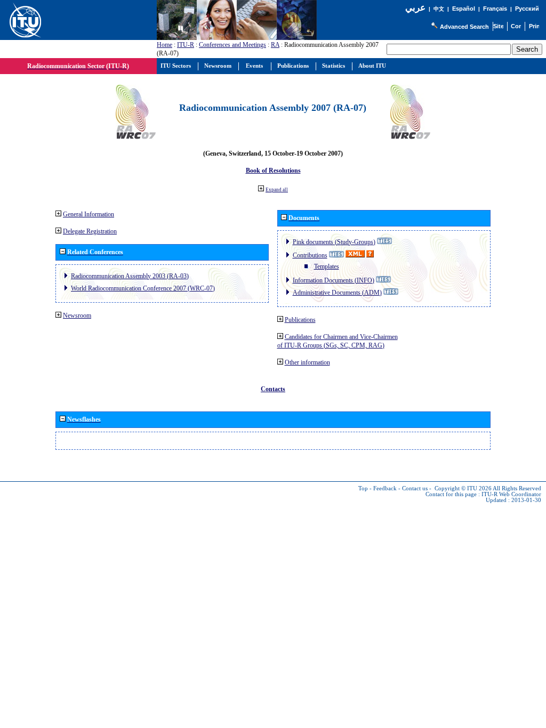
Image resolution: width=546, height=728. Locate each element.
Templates (326, 266)
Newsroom (77, 315)
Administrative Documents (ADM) (337, 292)
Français (495, 8)
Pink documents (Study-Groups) (334, 242)
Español (463, 8)
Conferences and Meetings (232, 44)
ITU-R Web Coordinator (511, 494)
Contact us (415, 488)
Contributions (310, 255)
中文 (438, 9)
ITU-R (185, 44)
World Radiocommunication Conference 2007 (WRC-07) (143, 288)
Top (363, 488)
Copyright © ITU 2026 (463, 488)
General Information (88, 214)
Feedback (385, 488)
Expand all (277, 189)
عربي (415, 8)
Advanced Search (464, 26)
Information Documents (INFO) (333, 280)
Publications (300, 319)
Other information (307, 362)
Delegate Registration (90, 231)
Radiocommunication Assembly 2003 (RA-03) (130, 276)
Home (164, 44)
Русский (527, 8)
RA (275, 44)
